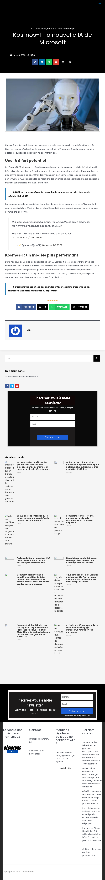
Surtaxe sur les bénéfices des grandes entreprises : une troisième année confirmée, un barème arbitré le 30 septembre (33, 466)
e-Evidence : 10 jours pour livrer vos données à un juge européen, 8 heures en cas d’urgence (82, 628)
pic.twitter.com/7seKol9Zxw (27, 237)
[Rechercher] (96, 358)
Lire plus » (19, 472)
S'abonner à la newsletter (36, 752)
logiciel (82, 273)
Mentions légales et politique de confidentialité (65, 736)
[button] (35, 62)
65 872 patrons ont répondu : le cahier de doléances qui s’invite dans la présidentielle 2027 (33, 518)
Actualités (35, 28)
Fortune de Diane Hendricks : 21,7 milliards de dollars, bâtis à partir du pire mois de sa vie (33, 560)
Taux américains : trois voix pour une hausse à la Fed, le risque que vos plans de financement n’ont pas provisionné (82, 578)
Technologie (69, 28)
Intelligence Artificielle (51, 28)
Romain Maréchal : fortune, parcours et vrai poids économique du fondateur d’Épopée (80, 519)
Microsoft (26, 167)
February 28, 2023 (52, 245)
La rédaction (66, 768)
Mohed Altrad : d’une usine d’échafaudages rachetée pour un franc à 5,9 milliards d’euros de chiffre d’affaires (82, 466)
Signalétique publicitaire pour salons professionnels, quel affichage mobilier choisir (81, 560)
